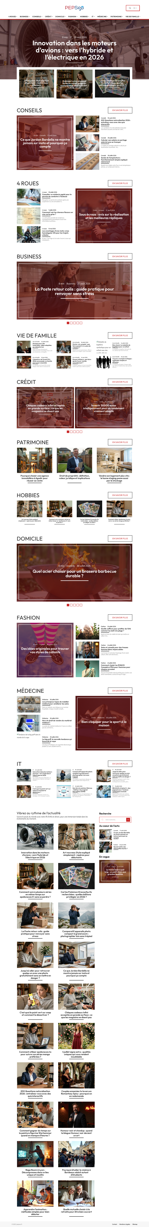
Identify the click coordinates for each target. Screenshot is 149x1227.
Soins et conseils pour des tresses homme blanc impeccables (114, 648)
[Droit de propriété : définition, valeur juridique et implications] (74, 460)
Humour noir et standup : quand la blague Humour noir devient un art (76, 1133)
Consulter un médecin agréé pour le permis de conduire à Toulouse (57, 195)
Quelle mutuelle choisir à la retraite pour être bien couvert (76, 1210)
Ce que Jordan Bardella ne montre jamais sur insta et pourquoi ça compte (45, 142)
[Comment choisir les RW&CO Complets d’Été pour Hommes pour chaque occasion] (87, 668)
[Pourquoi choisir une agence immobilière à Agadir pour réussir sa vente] (35, 460)
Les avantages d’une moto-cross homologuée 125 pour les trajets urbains (55, 233)
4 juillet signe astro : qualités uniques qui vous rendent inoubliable (76, 1054)
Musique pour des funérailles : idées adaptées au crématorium (42, 345)
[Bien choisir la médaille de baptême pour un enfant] (103, 347)
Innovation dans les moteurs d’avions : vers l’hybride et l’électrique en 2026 (74, 50)
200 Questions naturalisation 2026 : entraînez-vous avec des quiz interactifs (116, 122)
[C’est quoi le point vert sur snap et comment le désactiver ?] (24, 791)
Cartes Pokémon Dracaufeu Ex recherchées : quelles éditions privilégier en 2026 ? (112, 82)
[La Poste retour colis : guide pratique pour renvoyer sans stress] (35, 915)
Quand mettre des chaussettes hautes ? (121, 847)
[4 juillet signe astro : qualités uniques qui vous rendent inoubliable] (76, 1036)
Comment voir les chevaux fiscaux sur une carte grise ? (57, 213)
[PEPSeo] (74, 8)
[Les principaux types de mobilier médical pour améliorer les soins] (29, 704)
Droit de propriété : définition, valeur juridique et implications (74, 477)
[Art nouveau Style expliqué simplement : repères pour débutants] (30, 508)
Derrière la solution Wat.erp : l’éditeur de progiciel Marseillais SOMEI (82, 790)
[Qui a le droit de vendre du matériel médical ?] (29, 723)
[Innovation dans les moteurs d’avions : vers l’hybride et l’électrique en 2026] (24, 775)
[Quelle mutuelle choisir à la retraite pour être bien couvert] (76, 1193)
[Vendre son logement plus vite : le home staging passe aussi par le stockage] (114, 460)
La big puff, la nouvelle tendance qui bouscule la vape (57, 740)
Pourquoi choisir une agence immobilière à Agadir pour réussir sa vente (35, 478)
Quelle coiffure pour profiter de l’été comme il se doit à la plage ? (116, 630)
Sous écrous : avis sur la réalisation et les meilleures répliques (104, 216)
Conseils (29, 110)
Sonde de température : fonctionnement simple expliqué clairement (114, 160)
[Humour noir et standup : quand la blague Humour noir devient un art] (76, 1114)
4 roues (28, 183)
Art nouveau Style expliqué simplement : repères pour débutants (36, 82)
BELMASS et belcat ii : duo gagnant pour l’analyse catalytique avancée (121, 790)
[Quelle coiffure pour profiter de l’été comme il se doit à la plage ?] (87, 631)
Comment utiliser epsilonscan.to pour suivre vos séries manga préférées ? (119, 520)
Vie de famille (37, 335)
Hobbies (28, 495)
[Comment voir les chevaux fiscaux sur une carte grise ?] (29, 215)
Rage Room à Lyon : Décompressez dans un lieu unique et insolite (35, 1172)
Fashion (28, 617)
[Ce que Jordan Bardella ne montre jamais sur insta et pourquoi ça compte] (76, 954)
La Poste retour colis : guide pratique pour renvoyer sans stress (74, 291)
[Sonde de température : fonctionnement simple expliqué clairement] (87, 161)
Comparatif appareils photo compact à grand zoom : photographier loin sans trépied (82, 774)
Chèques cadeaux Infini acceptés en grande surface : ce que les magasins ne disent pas (45, 408)
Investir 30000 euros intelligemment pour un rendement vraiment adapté (103, 408)
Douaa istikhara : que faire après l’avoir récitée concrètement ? (82, 361)
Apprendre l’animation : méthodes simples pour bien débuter (35, 1212)
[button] (68, 323)
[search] (130, 8)
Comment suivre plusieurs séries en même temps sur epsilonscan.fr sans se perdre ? (74, 83)
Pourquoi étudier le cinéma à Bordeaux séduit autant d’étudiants (76, 1172)
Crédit (26, 381)
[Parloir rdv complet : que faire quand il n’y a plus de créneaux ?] (64, 347)
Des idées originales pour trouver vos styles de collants (45, 650)
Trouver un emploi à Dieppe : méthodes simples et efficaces (122, 360)
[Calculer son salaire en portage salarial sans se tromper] (87, 142)
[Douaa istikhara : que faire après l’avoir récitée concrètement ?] (64, 362)
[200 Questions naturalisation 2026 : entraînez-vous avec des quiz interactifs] (87, 123)
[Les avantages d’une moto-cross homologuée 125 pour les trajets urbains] (29, 234)
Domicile (30, 538)
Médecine (30, 690)
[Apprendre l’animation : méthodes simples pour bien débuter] (35, 1193)
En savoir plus (120, 110)
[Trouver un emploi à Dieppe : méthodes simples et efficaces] (103, 362)
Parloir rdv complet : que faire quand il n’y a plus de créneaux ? (82, 346)
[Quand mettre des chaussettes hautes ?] (105, 847)
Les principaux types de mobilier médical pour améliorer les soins (55, 703)
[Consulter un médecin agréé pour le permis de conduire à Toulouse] (29, 197)
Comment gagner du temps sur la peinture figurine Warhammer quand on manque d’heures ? (35, 1133)
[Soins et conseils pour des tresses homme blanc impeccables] (87, 650)
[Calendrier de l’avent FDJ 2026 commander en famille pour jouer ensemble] (24, 362)
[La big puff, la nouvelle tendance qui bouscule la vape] (29, 741)
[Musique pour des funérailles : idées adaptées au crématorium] (24, 347)
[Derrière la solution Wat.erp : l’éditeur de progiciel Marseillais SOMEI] (64, 791)
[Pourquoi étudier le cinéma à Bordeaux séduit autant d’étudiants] (76, 1154)
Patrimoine (33, 442)
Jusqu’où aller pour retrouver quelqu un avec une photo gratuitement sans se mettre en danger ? (121, 774)
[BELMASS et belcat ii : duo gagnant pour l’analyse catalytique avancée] (103, 791)
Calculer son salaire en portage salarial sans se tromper (114, 141)
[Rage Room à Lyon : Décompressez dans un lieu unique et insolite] (35, 1154)
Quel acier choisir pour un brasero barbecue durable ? (74, 573)
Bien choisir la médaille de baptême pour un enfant (121, 346)
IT (71, 37)
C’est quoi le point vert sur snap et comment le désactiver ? (42, 790)
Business (29, 256)
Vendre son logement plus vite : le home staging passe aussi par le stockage (114, 478)
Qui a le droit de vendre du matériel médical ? (57, 721)
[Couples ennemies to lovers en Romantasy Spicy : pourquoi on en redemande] (76, 1075)
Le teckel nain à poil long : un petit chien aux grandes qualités (115, 871)
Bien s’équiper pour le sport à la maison (103, 723)
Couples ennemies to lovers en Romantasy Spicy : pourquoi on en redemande (76, 1093)
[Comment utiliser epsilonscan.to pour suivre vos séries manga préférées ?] (119, 508)
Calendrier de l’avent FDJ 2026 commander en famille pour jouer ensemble (42, 361)
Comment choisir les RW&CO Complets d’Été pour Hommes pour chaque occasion (115, 667)
